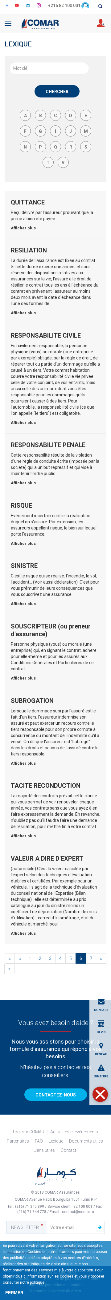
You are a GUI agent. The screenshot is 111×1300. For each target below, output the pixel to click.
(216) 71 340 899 (30, 1206)
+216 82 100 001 (64, 5)
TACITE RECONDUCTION (45, 785)
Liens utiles (44, 1150)
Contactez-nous (55, 1094)
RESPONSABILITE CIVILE (46, 335)
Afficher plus (23, 228)
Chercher (57, 91)
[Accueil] (40, 23)
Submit (100, 1227)
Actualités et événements (74, 1131)
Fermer (14, 1292)
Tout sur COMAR (28, 1131)
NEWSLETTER (25, 1227)
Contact (68, 1150)
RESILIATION (29, 250)
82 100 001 (82, 1206)
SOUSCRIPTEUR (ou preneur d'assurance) (51, 630)
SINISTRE (24, 565)
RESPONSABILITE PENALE (48, 445)
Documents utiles (86, 1141)
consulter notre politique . (24, 1282)
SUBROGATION (32, 700)
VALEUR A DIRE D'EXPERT (47, 858)
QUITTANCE (28, 202)
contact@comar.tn (78, 1212)
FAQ (39, 1141)
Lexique (56, 1141)
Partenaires (18, 1141)
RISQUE (21, 505)
